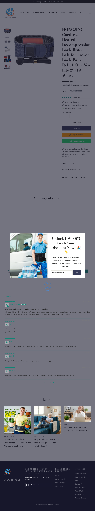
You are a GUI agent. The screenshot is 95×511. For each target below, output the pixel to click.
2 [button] (44, 383)
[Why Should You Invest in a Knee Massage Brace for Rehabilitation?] (47, 420)
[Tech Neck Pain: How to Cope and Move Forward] (77, 414)
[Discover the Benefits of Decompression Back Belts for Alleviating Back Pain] (17, 420)
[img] (10, 301)
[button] (50, 382)
